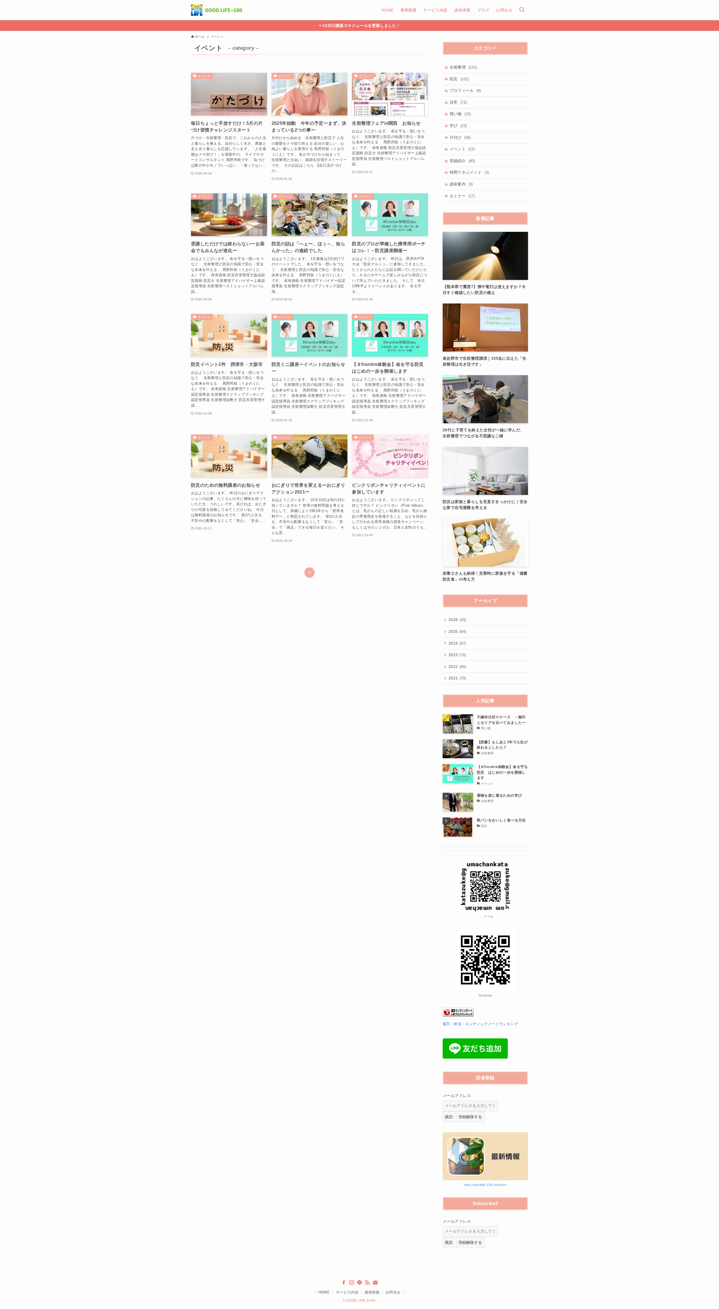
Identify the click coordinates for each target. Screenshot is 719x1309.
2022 (457, 666)
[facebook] (344, 1282)
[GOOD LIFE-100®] (216, 10)
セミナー (462, 196)
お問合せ (393, 1292)
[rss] (367, 1282)
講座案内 (461, 184)
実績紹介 (462, 160)
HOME (324, 1292)
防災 (459, 79)
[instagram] (352, 1282)
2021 (457, 678)
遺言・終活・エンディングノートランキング (480, 1024)
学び (458, 125)
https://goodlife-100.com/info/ (485, 1184)
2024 (457, 643)
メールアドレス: (457, 1095)
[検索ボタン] (522, 10)
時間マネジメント (469, 172)
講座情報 (372, 1292)
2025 (457, 631)
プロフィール (465, 90)
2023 (457, 655)
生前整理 (463, 67)
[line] (359, 1282)
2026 (457, 619)
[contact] (375, 1282)
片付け (460, 137)
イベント (462, 149)
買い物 (460, 114)
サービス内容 (347, 1292)
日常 (458, 102)
